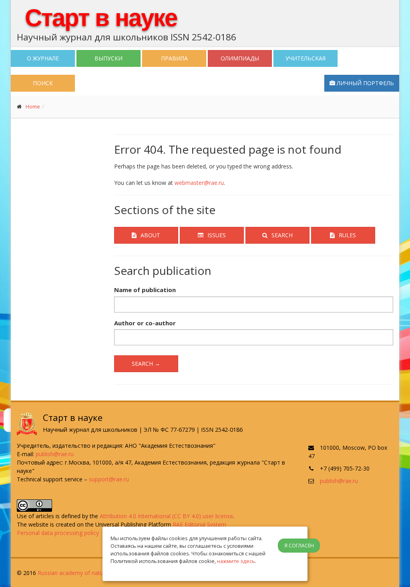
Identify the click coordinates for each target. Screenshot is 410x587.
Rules (347, 235)
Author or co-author (145, 323)
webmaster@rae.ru (199, 182)
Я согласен (299, 545)
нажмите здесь (236, 561)
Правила (174, 58)
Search (282, 235)
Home (33, 106)
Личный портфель (364, 83)
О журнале (43, 58)
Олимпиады (240, 58)
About (150, 235)
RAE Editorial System (199, 524)
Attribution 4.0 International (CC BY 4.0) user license (166, 516)
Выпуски (108, 58)
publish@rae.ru (55, 454)
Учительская (305, 58)
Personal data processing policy (58, 533)
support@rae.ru (109, 479)
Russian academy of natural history (83, 573)
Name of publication (145, 290)
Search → (146, 363)
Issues (216, 235)
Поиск (43, 83)
